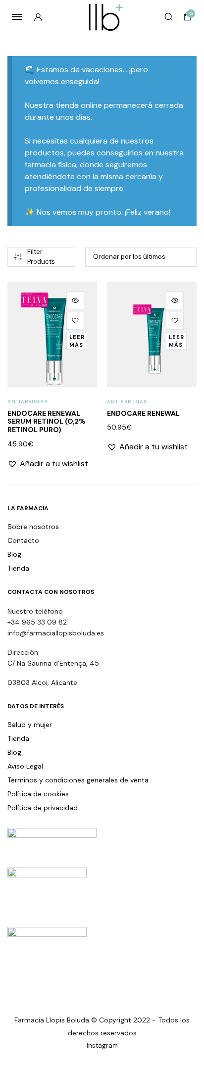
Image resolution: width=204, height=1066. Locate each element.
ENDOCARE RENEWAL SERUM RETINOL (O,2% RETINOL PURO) (46, 422)
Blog (14, 554)
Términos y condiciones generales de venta (78, 779)
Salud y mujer (29, 724)
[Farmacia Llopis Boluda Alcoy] (102, 17)
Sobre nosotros (33, 526)
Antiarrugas (27, 401)
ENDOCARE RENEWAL (143, 413)
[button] (75, 321)
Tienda (18, 568)
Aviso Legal (25, 766)
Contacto (23, 540)
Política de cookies (38, 793)
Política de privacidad (42, 807)
